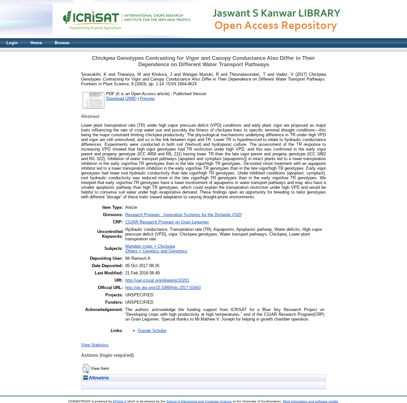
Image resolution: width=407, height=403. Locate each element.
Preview (147, 98)
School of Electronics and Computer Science (199, 401)
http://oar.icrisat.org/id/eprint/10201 (157, 280)
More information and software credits (310, 401)
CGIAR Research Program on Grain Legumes (167, 222)
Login (12, 42)
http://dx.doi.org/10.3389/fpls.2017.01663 (163, 287)
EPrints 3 (119, 401)
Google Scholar (152, 330)
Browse (62, 42)
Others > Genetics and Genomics (156, 251)
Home (36, 42)
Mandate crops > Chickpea (150, 246)
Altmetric (98, 377)
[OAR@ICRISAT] (203, 36)
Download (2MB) (121, 98)
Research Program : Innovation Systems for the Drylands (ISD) (183, 214)
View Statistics (95, 345)
